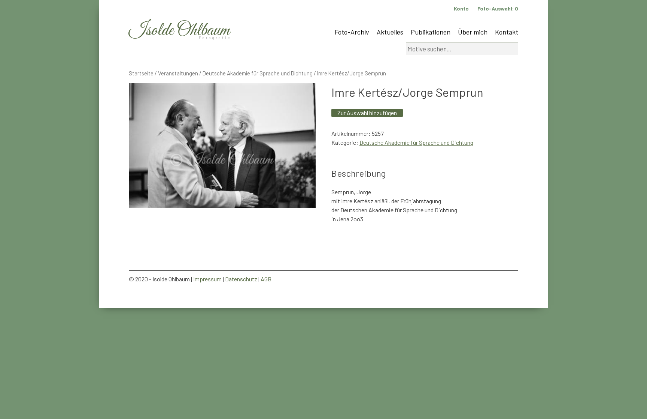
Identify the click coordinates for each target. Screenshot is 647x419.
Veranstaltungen (178, 73)
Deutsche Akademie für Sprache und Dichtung (258, 73)
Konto (461, 8)
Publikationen (430, 32)
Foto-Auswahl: (497, 8)
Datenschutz (241, 278)
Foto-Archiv (352, 32)
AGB (266, 278)
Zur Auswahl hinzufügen (367, 112)
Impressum (207, 278)
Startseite (141, 73)
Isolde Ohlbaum (179, 30)
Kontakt (506, 32)
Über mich (472, 32)
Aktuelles (390, 32)
